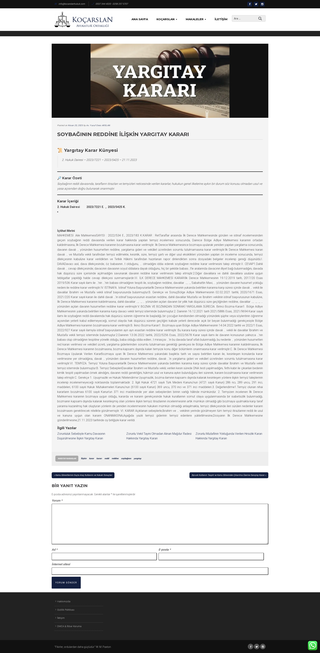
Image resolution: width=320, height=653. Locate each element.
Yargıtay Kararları (67, 458)
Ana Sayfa (139, 19)
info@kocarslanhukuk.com (72, 4)
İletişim (221, 19)
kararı (99, 458)
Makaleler (195, 19)
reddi (106, 458)
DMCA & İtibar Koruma (69, 626)
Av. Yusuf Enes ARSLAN (98, 125)
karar (91, 458)
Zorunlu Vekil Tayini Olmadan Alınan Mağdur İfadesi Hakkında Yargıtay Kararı (158, 436)
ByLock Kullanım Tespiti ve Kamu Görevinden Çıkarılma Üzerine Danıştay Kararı (228, 475)
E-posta (165, 549)
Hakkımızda (63, 601)
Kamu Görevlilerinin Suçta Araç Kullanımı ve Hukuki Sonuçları (83, 475)
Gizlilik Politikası (65, 609)
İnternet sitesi (61, 564)
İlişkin (83, 458)
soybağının (126, 458)
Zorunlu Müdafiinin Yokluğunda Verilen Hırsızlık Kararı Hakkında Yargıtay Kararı (229, 436)
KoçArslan (165, 19)
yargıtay (137, 458)
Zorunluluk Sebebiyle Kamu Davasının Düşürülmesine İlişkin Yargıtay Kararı (81, 436)
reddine (115, 458)
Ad (54, 549)
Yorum (57, 500)
